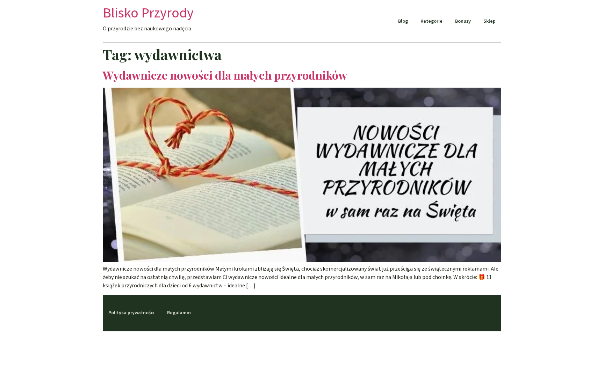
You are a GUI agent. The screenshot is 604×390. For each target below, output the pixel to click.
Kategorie (431, 21)
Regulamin (179, 312)
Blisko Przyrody (148, 13)
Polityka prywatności (131, 312)
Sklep (489, 21)
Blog (403, 21)
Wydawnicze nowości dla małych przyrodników (225, 74)
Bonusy (463, 21)
